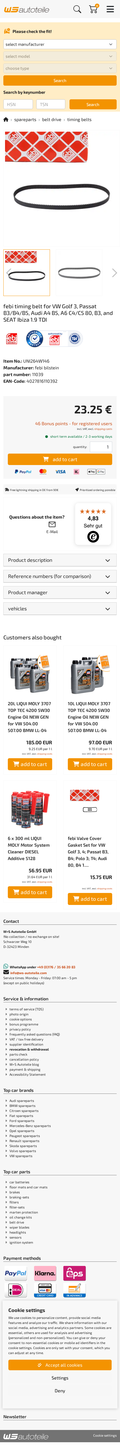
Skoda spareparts (23, 1146)
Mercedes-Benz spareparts (30, 1126)
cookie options (20, 1019)
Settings (60, 1377)
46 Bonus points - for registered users (73, 423)
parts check (18, 1054)
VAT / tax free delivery (26, 1039)
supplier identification (26, 1044)
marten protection (23, 1212)
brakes (14, 1192)
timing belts (79, 119)
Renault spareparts (24, 1141)
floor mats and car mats (28, 1187)
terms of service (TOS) (26, 1009)
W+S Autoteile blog (24, 1064)
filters (14, 1202)
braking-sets (19, 1197)
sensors (15, 1237)
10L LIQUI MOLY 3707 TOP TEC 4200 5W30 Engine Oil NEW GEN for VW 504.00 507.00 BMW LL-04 (89, 717)
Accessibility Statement (27, 1074)
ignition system (21, 1242)
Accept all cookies (63, 1364)
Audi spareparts (21, 1100)
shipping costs (103, 428)
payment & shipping (24, 1069)
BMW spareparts (22, 1105)
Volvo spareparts (22, 1151)
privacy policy (20, 1029)
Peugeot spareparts (24, 1136)
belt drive (51, 119)
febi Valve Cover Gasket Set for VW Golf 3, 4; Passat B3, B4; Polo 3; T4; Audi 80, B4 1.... (88, 851)
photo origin (18, 1014)
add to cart (65, 459)
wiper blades (19, 1227)
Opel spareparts (21, 1131)
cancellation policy (24, 1059)
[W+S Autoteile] (26, 8)
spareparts (25, 119)
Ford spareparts (21, 1121)
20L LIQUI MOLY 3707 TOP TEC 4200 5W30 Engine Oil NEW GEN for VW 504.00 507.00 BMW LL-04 (29, 717)
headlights (17, 1232)
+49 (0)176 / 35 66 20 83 (56, 967)
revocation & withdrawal (29, 1049)
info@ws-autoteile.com (28, 973)
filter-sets (17, 1207)
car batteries (19, 1182)
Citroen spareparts (24, 1111)
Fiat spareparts (21, 1116)
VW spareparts (20, 1156)
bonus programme (23, 1024)
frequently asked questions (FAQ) (34, 1034)
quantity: (80, 447)
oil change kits (20, 1217)
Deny (60, 1390)
